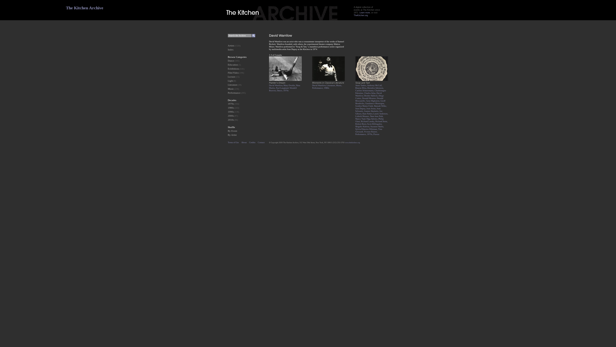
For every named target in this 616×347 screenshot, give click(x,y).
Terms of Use (233, 142)
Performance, (318, 88)
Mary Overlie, (289, 85)
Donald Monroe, (369, 98)
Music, (339, 85)
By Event (232, 131)
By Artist (232, 135)
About (244, 142)
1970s (286, 90)
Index (231, 49)
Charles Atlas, (370, 93)
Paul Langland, (283, 88)
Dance (231, 60)
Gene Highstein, (373, 101)
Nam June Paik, (376, 116)
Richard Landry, (368, 121)
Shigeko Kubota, (362, 126)
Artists (231, 45)
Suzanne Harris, (377, 126)
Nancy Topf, (360, 119)
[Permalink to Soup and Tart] (371, 80)
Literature (232, 85)
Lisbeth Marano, (362, 116)
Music (231, 89)
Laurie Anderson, (380, 113)
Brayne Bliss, (361, 88)
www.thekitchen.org (352, 142)
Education (233, 64)
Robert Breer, (361, 124)
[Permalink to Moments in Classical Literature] (328, 80)
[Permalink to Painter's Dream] (285, 80)
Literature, (331, 85)
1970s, (370, 134)
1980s (326, 88)
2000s (231, 116)
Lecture (231, 77)
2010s (231, 120)
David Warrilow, (276, 85)
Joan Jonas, (371, 108)
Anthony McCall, (374, 85)
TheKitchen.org (361, 15)
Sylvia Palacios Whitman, (366, 129)
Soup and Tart (362, 82)
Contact (261, 142)
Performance (234, 93)
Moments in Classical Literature (328, 82)
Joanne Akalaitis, (371, 111)
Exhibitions (233, 68)
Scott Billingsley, (374, 124)
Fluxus (376, 134)
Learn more (364, 12)
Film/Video (233, 72)
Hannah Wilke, (380, 106)
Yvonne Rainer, (370, 131)
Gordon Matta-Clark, (364, 106)
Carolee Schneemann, (365, 90)
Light (230, 81)
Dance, (280, 90)
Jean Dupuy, (360, 108)
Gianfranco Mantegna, (375, 103)
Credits (252, 142)
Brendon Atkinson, (375, 88)
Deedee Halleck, (371, 95)
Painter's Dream (277, 82)
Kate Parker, (368, 113)
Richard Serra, (381, 121)
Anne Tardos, (361, 85)
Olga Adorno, (372, 119)
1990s (231, 112)
